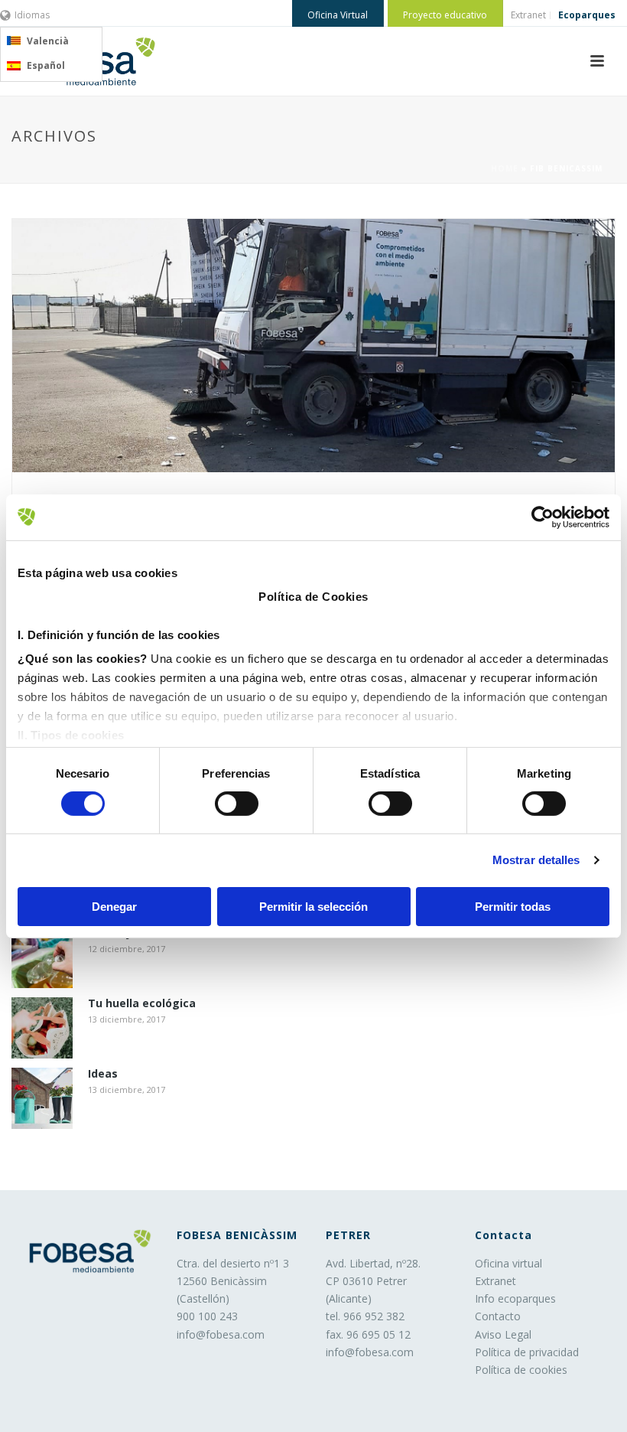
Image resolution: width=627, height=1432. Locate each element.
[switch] (236, 803)
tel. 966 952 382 (365, 1316)
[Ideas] (42, 1098)
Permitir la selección (313, 906)
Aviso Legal (503, 1334)
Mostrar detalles (536, 859)
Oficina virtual (508, 1263)
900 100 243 (207, 1316)
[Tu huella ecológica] (42, 1028)
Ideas (103, 1074)
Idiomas (32, 14)
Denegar (114, 906)
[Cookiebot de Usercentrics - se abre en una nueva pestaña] (542, 516)
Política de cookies (521, 1369)
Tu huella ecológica (142, 1003)
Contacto (498, 1316)
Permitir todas (513, 906)
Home (504, 168)
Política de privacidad (527, 1352)
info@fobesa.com (221, 1334)
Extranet (495, 1281)
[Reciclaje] (42, 957)
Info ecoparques (515, 1298)
